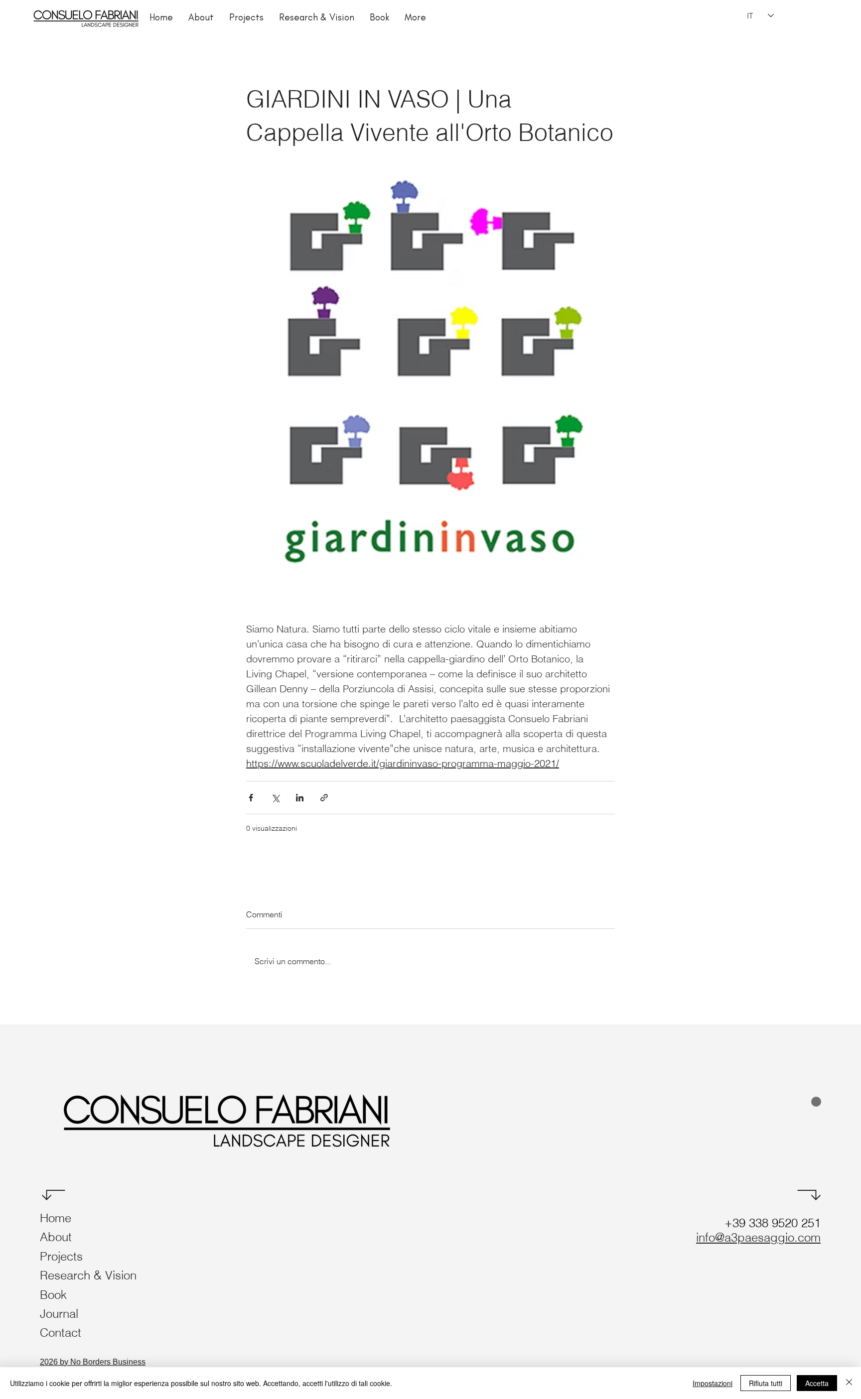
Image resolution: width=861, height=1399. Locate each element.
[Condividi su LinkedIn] (299, 797)
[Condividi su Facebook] (251, 797)
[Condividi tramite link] (324, 797)
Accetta (817, 1383)
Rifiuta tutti (765, 1383)
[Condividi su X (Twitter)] (275, 797)
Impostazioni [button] (712, 1383)
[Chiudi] (849, 1383)
